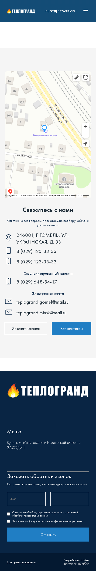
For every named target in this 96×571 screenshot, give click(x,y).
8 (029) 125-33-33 (60, 11)
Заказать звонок (26, 328)
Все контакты (71, 328)
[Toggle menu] (84, 11)
